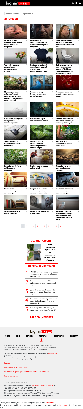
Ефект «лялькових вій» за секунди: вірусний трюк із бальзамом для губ (65, 43)
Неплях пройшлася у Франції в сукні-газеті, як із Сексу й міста (42, 309)
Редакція (7, 363)
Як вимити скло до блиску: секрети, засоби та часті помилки (39, 94)
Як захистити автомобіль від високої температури (13, 191)
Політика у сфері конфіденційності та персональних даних (26, 371)
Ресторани (43, 336)
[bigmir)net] (12, 3)
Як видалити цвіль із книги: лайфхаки (12, 212)
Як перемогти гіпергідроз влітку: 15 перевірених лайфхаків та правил (39, 43)
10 (56, 226)
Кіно (18, 336)
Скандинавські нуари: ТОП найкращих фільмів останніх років (43, 282)
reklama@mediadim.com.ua (42, 385)
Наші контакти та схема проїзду (16, 367)
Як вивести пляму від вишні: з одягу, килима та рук (64, 94)
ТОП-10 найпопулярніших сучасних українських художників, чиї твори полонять (44, 274)
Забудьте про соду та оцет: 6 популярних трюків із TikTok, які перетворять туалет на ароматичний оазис (64, 69)
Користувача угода (11, 376)
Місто (7, 336)
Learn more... (64, 405)
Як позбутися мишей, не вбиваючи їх (39, 212)
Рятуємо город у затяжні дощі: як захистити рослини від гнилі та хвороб (38, 144)
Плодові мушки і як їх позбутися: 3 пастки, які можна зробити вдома (65, 121)
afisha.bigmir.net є (53, 353)
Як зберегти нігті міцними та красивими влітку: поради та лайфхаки (13, 43)
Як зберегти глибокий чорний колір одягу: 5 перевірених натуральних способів (38, 68)
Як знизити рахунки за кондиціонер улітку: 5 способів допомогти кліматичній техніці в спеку (64, 215)
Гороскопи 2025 (29, 13)
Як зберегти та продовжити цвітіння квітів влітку (64, 143)
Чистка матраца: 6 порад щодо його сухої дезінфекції (13, 143)
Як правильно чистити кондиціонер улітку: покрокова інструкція (38, 191)
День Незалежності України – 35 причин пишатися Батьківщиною (42, 291)
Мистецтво (59, 336)
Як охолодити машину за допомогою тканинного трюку (64, 191)
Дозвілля (74, 336)
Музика (29, 336)
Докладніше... (51, 402)
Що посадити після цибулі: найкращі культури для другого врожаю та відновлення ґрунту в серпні (13, 96)
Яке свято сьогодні (12, 13)
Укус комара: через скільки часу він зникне (39, 120)
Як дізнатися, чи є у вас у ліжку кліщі (39, 167)
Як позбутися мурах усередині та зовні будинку (63, 168)
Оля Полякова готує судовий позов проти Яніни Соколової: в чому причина (43, 301)
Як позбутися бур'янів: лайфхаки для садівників (12, 168)
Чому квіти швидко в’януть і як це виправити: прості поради (11, 68)
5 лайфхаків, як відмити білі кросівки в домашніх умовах (13, 121)
